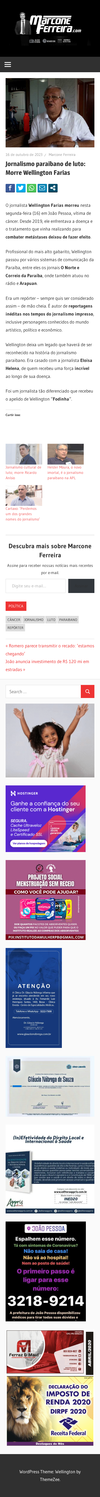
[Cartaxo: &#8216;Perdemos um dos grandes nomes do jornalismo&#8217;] (24, 495)
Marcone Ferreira (62, 154)
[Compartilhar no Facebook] (10, 188)
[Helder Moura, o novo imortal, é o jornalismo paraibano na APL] (65, 454)
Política (16, 606)
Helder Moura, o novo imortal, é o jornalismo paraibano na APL (65, 472)
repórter (15, 628)
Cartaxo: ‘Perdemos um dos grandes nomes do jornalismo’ (23, 514)
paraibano (68, 620)
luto (51, 620)
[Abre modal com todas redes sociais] (53, 188)
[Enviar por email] (42, 188)
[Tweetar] (21, 188)
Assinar (81, 585)
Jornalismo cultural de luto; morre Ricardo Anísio (23, 472)
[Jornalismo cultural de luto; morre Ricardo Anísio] (24, 454)
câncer (13, 620)
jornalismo (33, 620)
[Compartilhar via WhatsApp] (31, 188)
